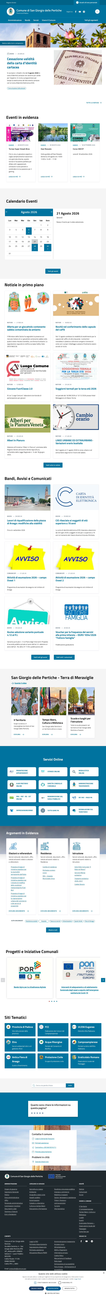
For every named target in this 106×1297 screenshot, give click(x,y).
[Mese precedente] (6, 211)
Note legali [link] (58, 1261)
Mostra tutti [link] (53, 930)
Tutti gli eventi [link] (53, 271)
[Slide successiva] (103, 980)
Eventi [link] (11, 145)
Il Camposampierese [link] (86, 1209)
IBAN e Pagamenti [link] (60, 1250)
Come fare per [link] (84, 1231)
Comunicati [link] (83, 1192)
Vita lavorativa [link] (59, 1208)
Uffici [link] (6, 1200)
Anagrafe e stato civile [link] (37, 1194)
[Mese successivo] (51, 211)
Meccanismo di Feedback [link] (63, 1258)
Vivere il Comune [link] (48, 20)
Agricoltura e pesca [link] (36, 1189)
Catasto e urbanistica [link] (36, 1203)
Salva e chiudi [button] (36, 1288)
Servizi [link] (36, 20)
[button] (52, 1293)
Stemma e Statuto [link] (11, 1211)
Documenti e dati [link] (11, 1208)
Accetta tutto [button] (53, 1288)
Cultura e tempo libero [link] (37, 1206)
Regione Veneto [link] (11, 2)
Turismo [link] (57, 1206)
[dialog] (53, 1284)
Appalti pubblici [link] (34, 1197)
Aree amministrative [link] (12, 1197)
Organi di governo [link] (11, 1189)
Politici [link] (7, 1194)
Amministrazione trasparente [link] (64, 1241)
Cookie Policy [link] (58, 1255)
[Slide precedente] (3, 980)
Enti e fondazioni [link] (10, 1214)
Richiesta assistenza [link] (36, 1250)
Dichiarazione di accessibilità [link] (64, 1264)
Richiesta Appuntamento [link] (38, 1244)
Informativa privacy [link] (61, 1252)
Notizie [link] (81, 1189)
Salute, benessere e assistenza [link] (65, 1197)
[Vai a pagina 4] (56, 1001)
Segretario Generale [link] (12, 1192)
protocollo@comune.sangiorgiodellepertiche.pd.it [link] (15, 1269)
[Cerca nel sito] (97, 11)
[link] (87, 2)
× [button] (103, 1273)
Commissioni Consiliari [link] (12, 1206)
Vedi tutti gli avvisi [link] (40, 657)
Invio (70, 1085)
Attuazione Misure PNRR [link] (38, 1252)
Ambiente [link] (32, 1192)
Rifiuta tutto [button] (70, 1288)
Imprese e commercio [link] (61, 1192)
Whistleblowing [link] (59, 1247)
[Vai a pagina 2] (51, 1001)
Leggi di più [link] (77, 1279)
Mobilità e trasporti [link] (61, 1194)
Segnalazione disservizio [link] (37, 1247)
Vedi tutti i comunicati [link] (64, 657)
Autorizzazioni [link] (34, 1200)
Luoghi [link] (81, 1217)
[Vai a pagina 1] (49, 1001)
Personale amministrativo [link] (14, 1203)
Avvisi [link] (81, 1194)
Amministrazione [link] (15, 20)
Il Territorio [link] (83, 1206)
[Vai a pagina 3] (54, 1001)
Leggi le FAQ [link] (33, 1241)
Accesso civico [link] (59, 1244)
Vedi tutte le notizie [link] (53, 465)
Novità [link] (27, 20)
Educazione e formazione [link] (38, 1208)
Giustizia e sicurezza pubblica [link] (64, 1189)
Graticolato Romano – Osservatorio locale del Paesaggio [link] (87, 1226)
